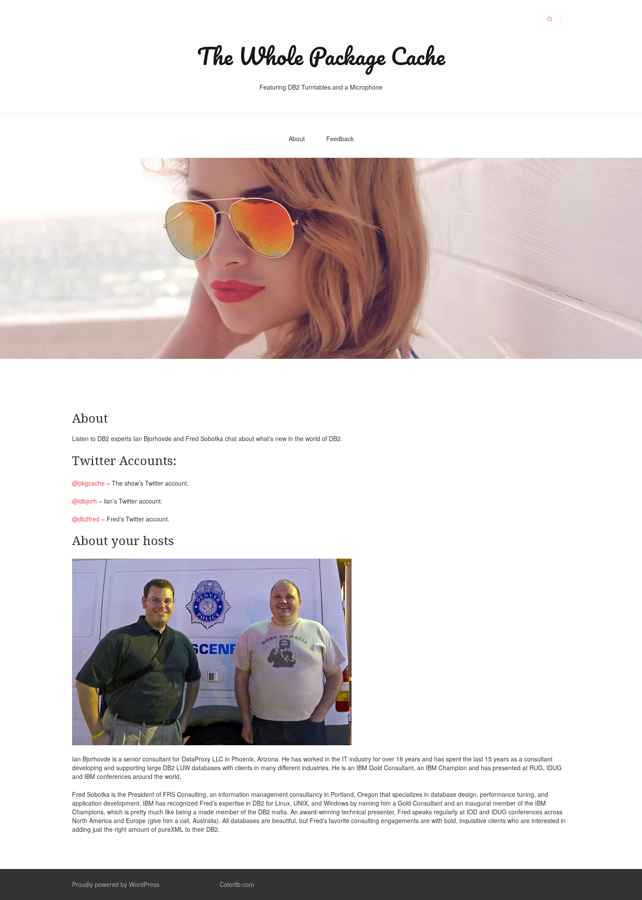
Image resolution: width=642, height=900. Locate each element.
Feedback (340, 138)
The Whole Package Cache (321, 56)
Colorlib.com (237, 884)
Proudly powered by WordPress (115, 884)
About (297, 138)
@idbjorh (84, 501)
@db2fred (86, 518)
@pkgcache (88, 483)
